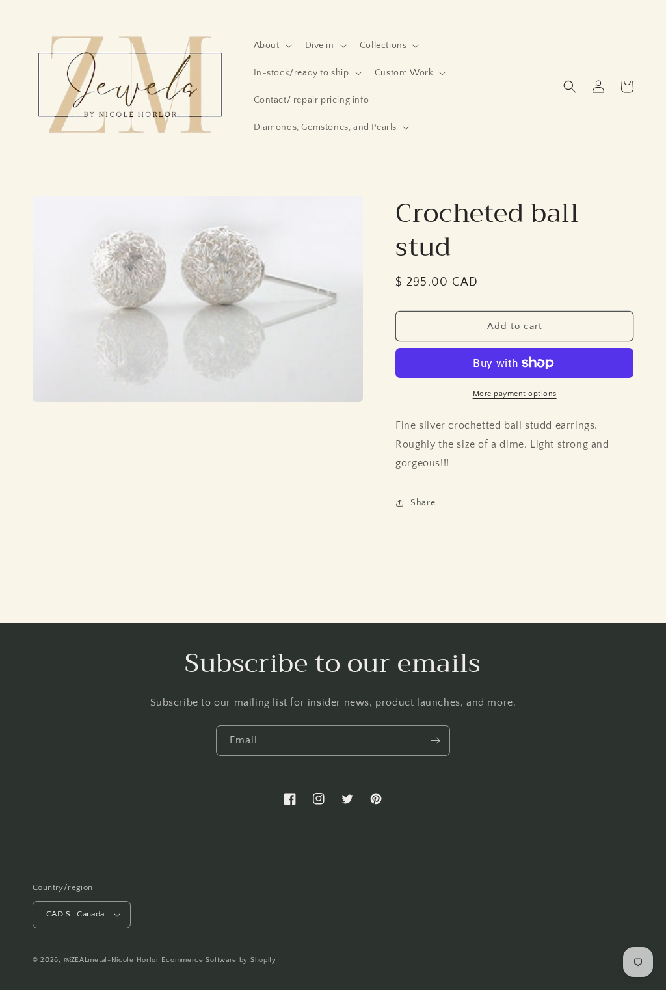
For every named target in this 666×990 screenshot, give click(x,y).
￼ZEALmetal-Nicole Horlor (111, 960)
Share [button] (422, 503)
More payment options (515, 394)
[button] (271, 45)
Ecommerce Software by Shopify (218, 960)
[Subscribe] (435, 740)
